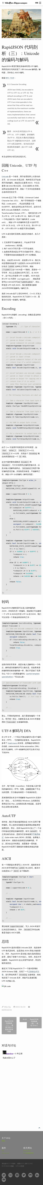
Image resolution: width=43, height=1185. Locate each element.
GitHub (18, 1166)
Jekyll (22, 1163)
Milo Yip (7, 1007)
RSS (3, 1150)
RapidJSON (27, 1150)
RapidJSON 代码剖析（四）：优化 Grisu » (34, 1022)
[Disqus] (21, 1078)
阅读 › (4, 1141)
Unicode (5, 176)
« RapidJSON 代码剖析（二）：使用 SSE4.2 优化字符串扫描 (9, 1025)
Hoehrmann (12, 743)
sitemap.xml (5, 1153)
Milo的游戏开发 (28, 1153)
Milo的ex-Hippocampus (15, 2)
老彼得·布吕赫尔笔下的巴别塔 (31, 39)
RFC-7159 (10, 78)
